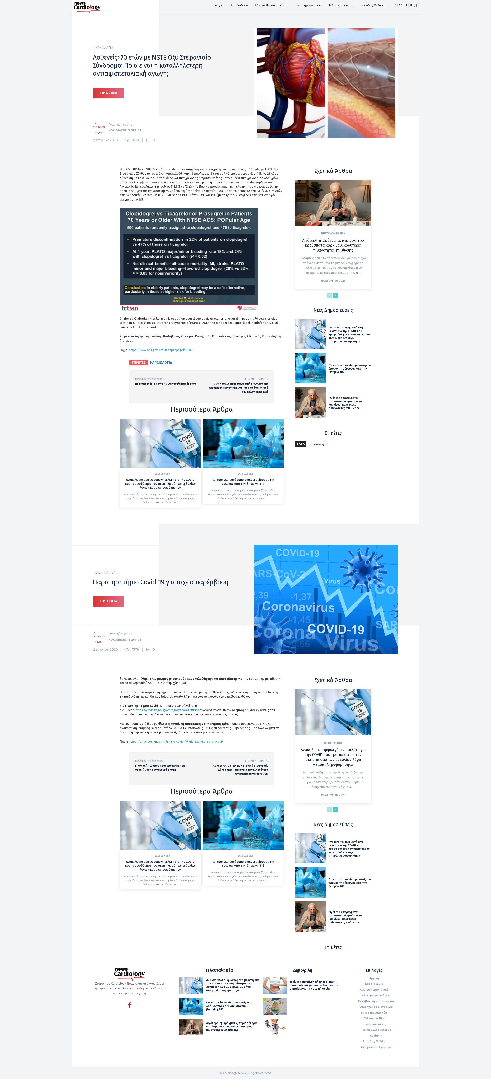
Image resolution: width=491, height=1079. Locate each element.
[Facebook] (129, 1006)
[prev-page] (329, 295)
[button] (406, 5)
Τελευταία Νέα (161, 474)
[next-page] (335, 295)
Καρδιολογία (103, 47)
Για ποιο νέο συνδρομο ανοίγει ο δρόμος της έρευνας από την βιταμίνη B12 (243, 482)
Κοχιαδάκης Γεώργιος (125, 130)
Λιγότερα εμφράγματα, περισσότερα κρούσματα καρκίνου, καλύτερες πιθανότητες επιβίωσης (333, 245)
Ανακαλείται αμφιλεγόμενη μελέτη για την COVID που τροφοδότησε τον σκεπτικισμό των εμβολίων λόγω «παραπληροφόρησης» (160, 484)
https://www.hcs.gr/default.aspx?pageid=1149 (161, 350)
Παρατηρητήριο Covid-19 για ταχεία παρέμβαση (165, 383)
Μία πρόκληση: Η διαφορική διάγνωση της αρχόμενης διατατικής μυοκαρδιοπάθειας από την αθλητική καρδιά (238, 387)
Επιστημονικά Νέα (333, 233)
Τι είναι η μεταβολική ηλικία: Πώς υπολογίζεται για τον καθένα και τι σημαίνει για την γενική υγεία (314, 985)
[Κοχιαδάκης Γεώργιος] (101, 127)
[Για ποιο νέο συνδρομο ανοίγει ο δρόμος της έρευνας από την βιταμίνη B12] (243, 443)
